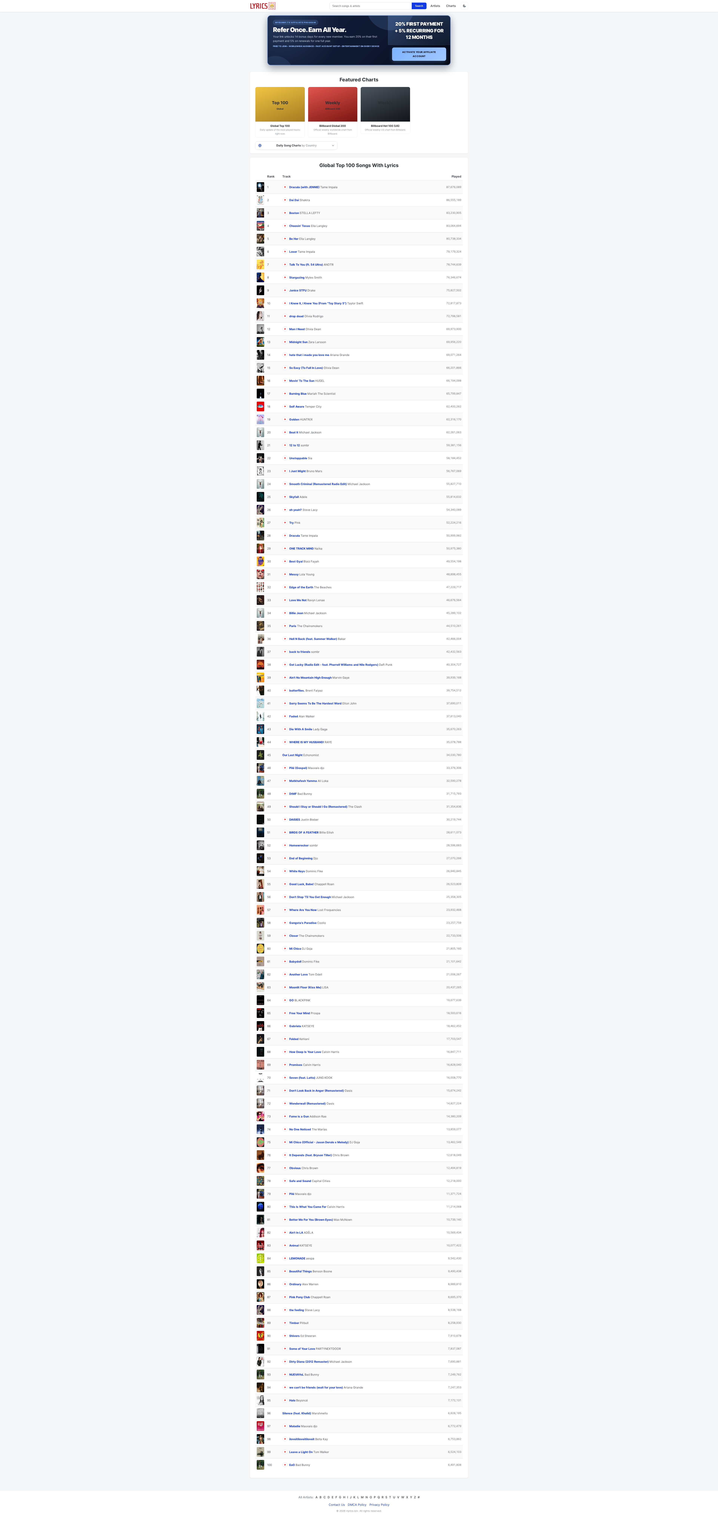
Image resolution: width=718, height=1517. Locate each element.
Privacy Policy (379, 1505)
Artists (435, 6)
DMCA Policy (357, 1505)
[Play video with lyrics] (285, 187)
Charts (451, 6)
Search (419, 5)
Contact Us (337, 1505)
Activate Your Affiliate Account (419, 54)
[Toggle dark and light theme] (464, 6)
